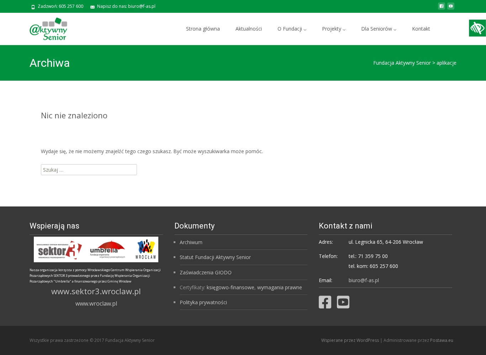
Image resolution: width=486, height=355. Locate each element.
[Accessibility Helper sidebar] (477, 28)
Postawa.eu (441, 340)
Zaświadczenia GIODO (206, 272)
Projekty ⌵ (333, 28)
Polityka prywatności (203, 302)
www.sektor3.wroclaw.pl (96, 291)
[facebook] (441, 8)
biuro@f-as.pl (364, 280)
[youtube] (450, 8)
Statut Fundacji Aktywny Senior (215, 257)
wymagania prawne (279, 287)
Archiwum (191, 242)
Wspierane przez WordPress (350, 340)
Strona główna (203, 28)
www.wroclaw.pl (96, 303)
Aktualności (249, 28)
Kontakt (421, 28)
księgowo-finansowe (230, 287)
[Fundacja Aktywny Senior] (42, 27)
